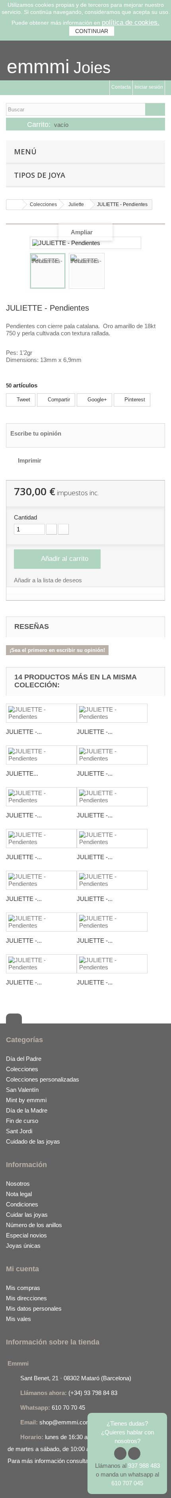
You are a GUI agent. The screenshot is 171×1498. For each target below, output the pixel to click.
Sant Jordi (19, 1131)
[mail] (44, 1483)
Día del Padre (23, 1058)
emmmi (38, 66)
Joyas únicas (23, 1245)
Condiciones (22, 1204)
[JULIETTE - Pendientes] (47, 270)
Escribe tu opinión (35, 433)
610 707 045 (127, 1483)
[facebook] (12, 1483)
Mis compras (23, 1287)
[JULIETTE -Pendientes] (41, 755)
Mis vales (18, 1318)
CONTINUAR (91, 31)
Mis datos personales (34, 1308)
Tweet (22, 400)
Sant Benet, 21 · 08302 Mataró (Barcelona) (75, 1378)
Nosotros (18, 1183)
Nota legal (19, 1194)
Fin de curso (22, 1120)
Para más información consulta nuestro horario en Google (82, 1460)
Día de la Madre (26, 1110)
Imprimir (29, 460)
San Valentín (22, 1089)
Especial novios (26, 1235)
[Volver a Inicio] (14, 205)
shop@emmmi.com (65, 1422)
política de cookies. (130, 22)
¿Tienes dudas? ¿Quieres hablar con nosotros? (127, 1432)
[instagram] (28, 1483)
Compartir (58, 400)
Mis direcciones (26, 1298)
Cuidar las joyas (27, 1214)
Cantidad (25, 517)
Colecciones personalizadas (42, 1079)
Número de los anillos (34, 1225)
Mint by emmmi (26, 1100)
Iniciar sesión (148, 87)
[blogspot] (59, 1483)
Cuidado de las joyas (33, 1141)
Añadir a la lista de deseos (48, 580)
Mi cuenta (22, 1269)
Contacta (121, 87)
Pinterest (134, 400)
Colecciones (22, 1069)
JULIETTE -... (24, 731)
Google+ (96, 400)
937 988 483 (144, 1465)
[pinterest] (75, 1483)
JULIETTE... (22, 773)
